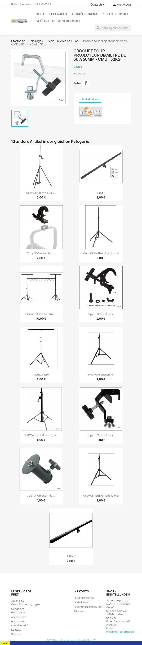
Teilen (85, 82)
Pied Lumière (41, 374)
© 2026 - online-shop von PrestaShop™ (71, 640)
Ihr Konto (81, 591)
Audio (40, 14)
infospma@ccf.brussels (120, 631)
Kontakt (16, 629)
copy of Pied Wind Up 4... (41, 192)
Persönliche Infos (84, 597)
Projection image (115, 14)
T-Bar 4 (101, 192)
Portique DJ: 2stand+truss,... (41, 314)
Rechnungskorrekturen (88, 606)
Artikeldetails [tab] (90, 99)
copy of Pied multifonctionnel (101, 253)
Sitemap (16, 634)
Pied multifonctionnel (100, 374)
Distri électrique (84, 14)
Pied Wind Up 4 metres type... (41, 435)
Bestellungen (82, 602)
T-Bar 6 (71, 556)
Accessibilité (18, 617)
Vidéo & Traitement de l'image (58, 21)
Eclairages (58, 14)
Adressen (79, 611)
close (5, 643)
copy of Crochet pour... (41, 253)
